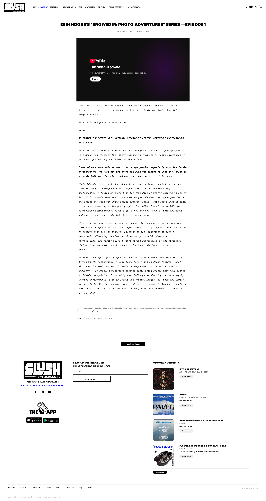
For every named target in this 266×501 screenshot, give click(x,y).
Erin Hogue (127, 308)
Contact (70, 488)
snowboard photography (165, 308)
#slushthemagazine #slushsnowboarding (42, 385)
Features (55, 7)
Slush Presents (117, 7)
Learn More (186, 377)
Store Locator (135, 7)
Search (11, 488)
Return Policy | (14, 497)
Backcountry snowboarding (95, 308)
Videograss (90, 7)
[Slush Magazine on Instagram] (42, 392)
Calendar (102, 7)
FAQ (80, 488)
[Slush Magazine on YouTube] (49, 392)
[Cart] (260, 7)
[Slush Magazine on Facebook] (36, 392)
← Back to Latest (133, 344)
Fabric (135, 308)
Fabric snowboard (146, 308)
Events (36, 488)
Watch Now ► (69, 7)
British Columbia (115, 308)
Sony (95, 311)
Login (89, 488)
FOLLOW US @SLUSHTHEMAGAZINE (43, 382)
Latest (48, 488)
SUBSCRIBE (43, 7)
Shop (33, 7)
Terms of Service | (30, 497)
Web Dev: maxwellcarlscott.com (49, 497)
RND (80, 7)
